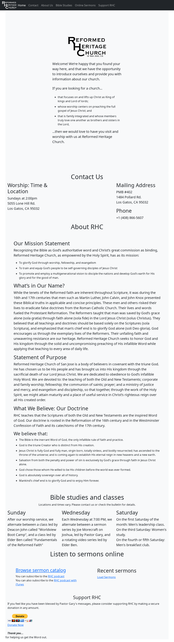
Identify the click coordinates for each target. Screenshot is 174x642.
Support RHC (106, 5)
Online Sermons (85, 5)
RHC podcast (56, 576)
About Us (47, 5)
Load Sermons (106, 577)
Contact (33, 5)
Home (22, 5)
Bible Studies (64, 5)
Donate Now (15, 625)
